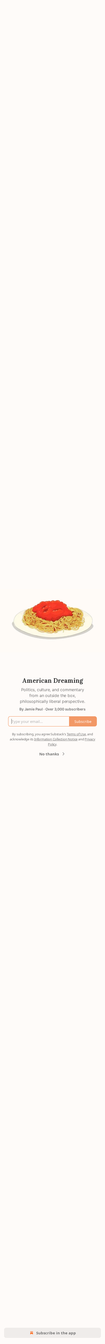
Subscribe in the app (56, 1332)
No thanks (49, 753)
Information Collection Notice (55, 739)
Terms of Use (76, 734)
